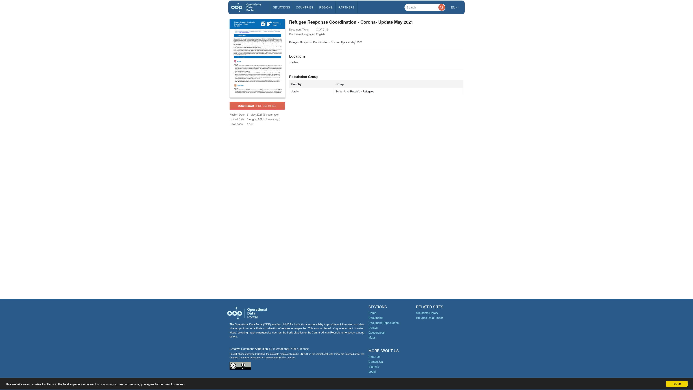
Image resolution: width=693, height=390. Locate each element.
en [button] (453, 7)
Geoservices (377, 332)
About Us (374, 357)
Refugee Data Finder (429, 318)
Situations (281, 7)
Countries (304, 7)
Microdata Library (427, 313)
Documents (376, 318)
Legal (372, 371)
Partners (347, 7)
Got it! (677, 384)
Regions (326, 7)
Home (372, 313)
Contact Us (376, 361)
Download (257, 106)
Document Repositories (384, 323)
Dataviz (373, 328)
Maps (372, 337)
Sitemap (374, 367)
